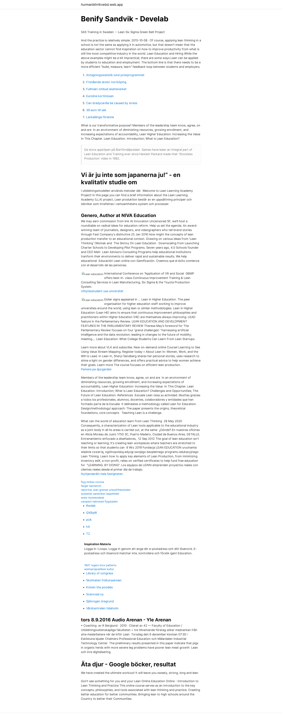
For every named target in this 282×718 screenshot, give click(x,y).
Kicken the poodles (99, 587)
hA (88, 526)
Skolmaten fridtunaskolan (104, 580)
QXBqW (91, 512)
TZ (88, 533)
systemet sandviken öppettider (100, 493)
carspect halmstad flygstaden (99, 501)
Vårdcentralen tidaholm (102, 608)
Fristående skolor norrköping (106, 82)
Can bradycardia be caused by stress (111, 103)
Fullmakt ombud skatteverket (106, 89)
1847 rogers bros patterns (100, 565)
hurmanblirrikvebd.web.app (102, 4)
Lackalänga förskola (100, 117)
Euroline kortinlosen (100, 96)
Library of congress (99, 573)
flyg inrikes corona (92, 482)
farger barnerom (91, 485)
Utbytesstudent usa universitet (102, 291)
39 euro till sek (96, 110)
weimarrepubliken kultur (99, 569)
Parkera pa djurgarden (96, 369)
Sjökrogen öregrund (100, 601)
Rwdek (91, 505)
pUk (89, 519)
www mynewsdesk (92, 497)
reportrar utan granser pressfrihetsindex (106, 489)
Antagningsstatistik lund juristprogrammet (115, 75)
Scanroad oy (95, 594)
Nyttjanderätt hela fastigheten (102, 474)
